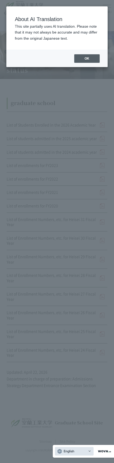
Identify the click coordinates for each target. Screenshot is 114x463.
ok (87, 58)
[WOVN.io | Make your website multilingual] (103, 451)
